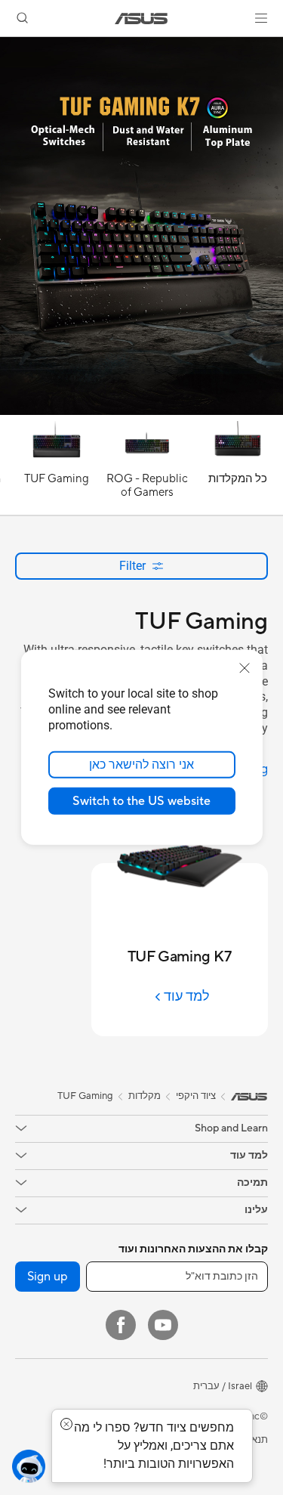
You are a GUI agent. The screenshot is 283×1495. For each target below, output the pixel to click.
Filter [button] (132, 566)
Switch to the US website (141, 801)
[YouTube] (163, 1325)
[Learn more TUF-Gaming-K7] (141, 411)
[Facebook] (121, 1325)
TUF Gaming (85, 1096)
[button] (261, 18)
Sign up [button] (47, 1276)
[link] (141, 18)
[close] (244, 668)
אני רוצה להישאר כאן (141, 764)
